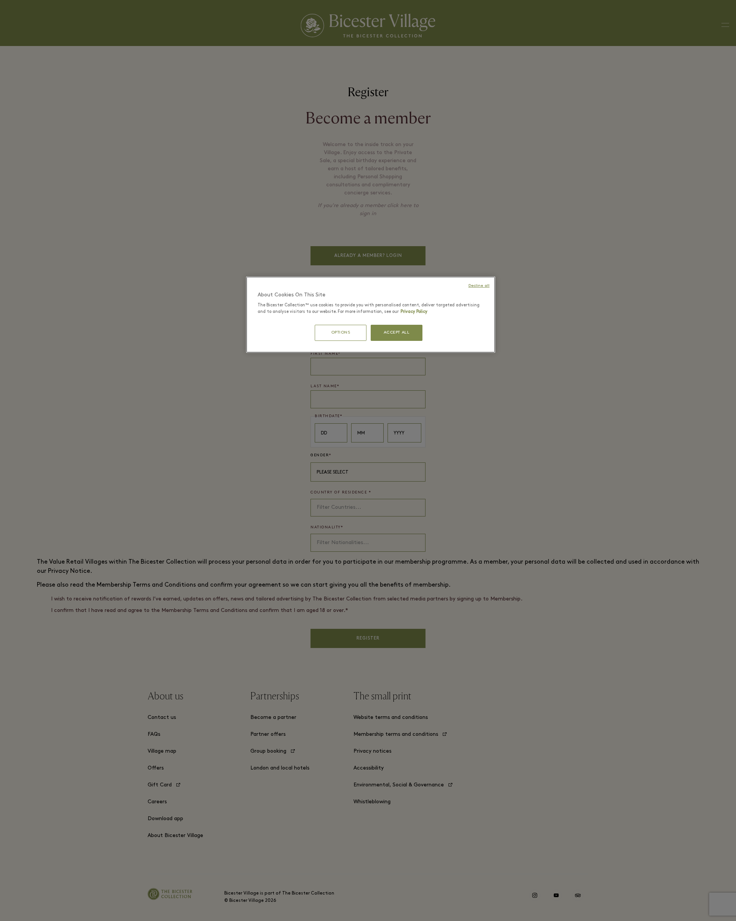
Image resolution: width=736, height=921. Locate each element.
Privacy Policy (414, 311)
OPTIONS (340, 333)
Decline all (479, 286)
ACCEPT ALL (397, 333)
